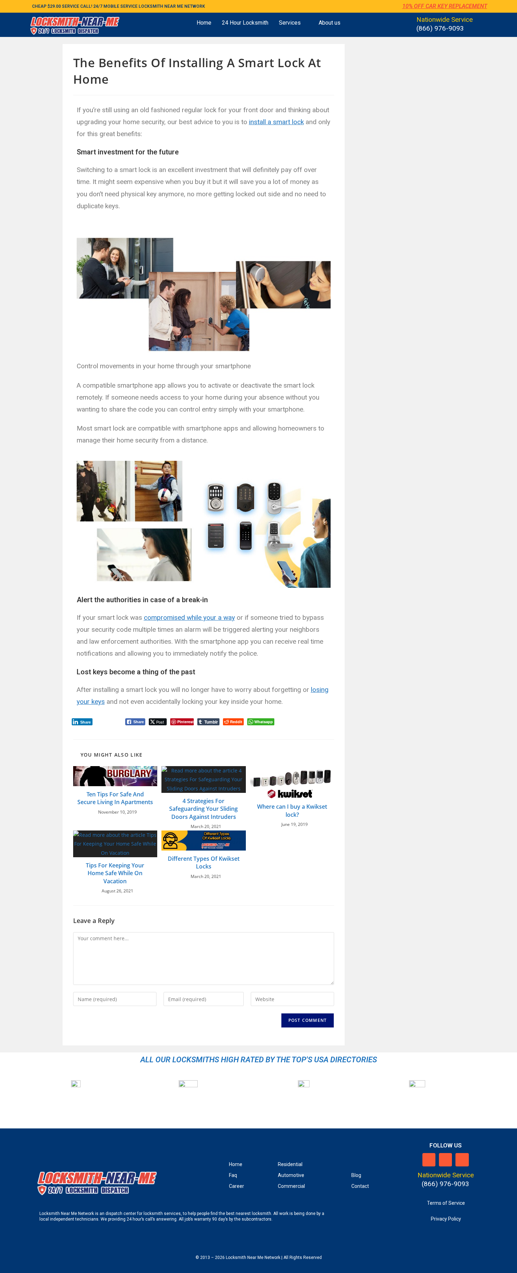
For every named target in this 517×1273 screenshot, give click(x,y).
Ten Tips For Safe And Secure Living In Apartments (115, 798)
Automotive (291, 1175)
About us (329, 22)
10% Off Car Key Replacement (444, 6)
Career (236, 1186)
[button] (293, 23)
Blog (356, 1175)
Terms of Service (446, 1203)
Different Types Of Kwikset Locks (204, 862)
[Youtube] (461, 1159)
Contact (360, 1186)
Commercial (291, 1186)
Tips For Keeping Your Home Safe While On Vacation (115, 873)
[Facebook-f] (428, 1159)
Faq (233, 1175)
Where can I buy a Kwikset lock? (292, 810)
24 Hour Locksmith (245, 22)
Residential (290, 1164)
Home (204, 22)
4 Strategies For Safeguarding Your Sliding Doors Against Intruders (203, 809)
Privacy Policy (446, 1219)
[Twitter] (445, 1159)
